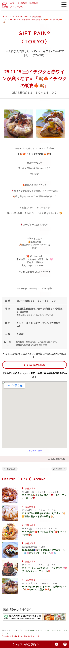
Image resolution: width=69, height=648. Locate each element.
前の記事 (11, 468)
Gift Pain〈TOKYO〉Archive (23, 479)
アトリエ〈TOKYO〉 (20, 16)
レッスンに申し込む (34, 364)
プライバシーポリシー (53, 630)
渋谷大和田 (36, 16)
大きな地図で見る (34, 450)
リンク (40, 630)
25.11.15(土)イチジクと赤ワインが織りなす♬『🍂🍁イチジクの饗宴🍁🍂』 (44, 588)
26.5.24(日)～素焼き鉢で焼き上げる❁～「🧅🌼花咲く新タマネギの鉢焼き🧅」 (43, 515)
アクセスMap (30, 630)
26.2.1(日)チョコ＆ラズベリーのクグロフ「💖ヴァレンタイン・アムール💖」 (44, 570)
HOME (6, 16)
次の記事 (57, 468)
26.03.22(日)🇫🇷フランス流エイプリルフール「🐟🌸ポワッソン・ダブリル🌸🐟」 (43, 551)
